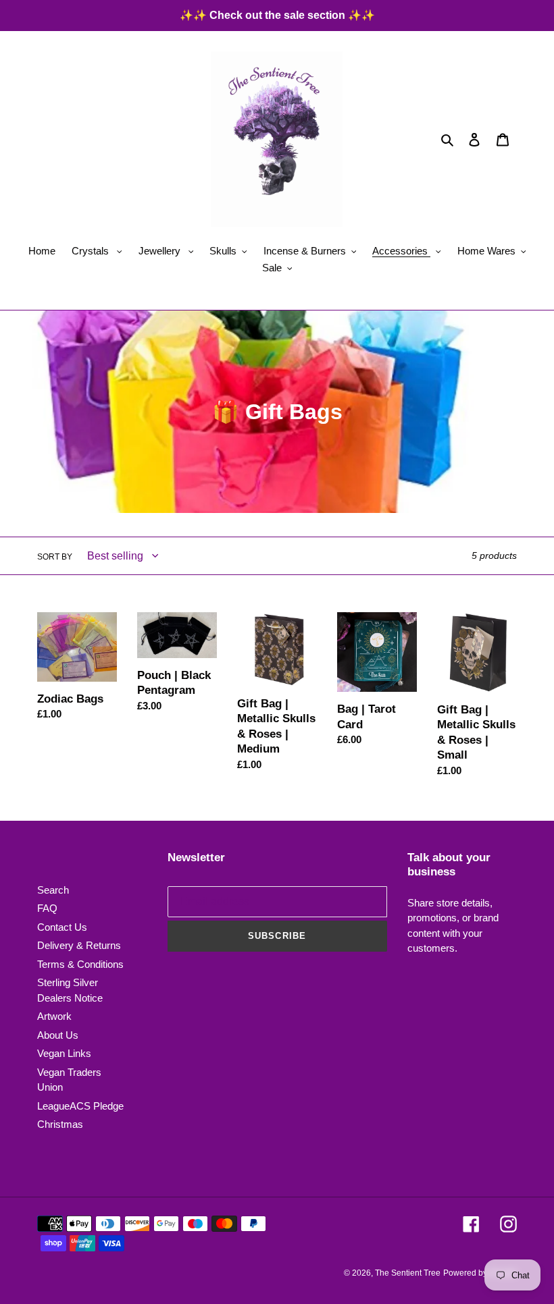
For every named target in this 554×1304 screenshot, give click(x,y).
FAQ (47, 908)
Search (53, 890)
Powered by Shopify (480, 1273)
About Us (57, 1035)
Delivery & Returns (79, 945)
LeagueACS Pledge (80, 1106)
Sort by (54, 557)
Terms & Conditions (80, 964)
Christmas (60, 1124)
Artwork (54, 1016)
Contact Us (62, 927)
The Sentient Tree (407, 1273)
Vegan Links (64, 1053)
